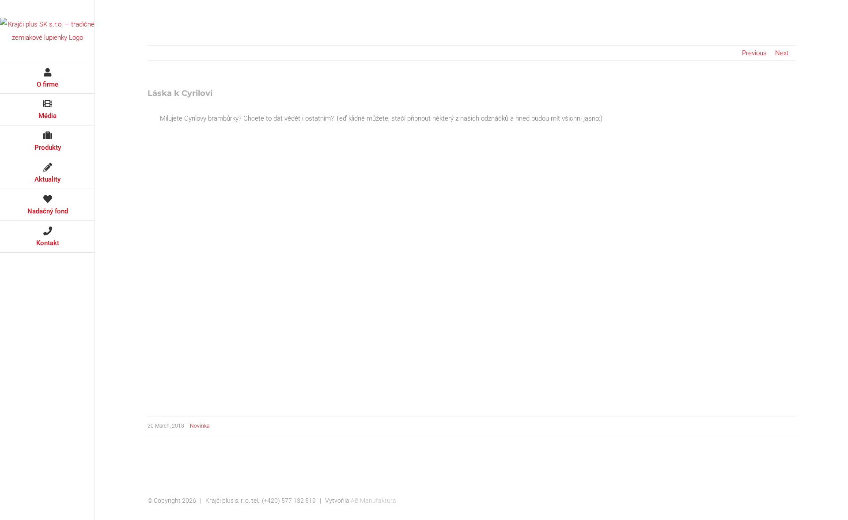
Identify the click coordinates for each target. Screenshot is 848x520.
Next (782, 53)
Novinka (199, 426)
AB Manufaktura (373, 500)
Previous (754, 53)
